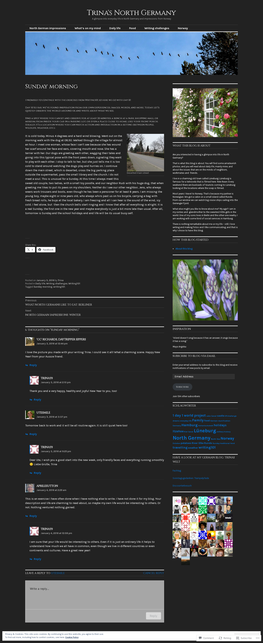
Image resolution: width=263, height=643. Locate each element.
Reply (33, 365)
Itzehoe (178, 431)
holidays (220, 425)
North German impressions (48, 28)
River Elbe (198, 443)
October (176, 443)
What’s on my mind (88, 28)
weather (193, 447)
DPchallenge (231, 416)
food (207, 420)
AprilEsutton (47, 486)
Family (198, 420)
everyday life (186, 421)
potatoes (186, 443)
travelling (180, 447)
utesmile (43, 413)
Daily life (115, 28)
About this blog (184, 248)
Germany (177, 425)
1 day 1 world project (189, 415)
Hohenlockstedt (205, 425)
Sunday (216, 443)
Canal (213, 416)
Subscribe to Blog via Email (194, 356)
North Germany (191, 438)
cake (208, 416)
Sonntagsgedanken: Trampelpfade (191, 478)
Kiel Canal (188, 432)
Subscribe (182, 387)
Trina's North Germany (131, 13)
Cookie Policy (72, 637)
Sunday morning (43, 286)
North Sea (215, 439)
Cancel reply (153, 573)
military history (223, 432)
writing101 (59, 286)
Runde (208, 443)
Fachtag (177, 470)
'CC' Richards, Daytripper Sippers (61, 339)
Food (132, 28)
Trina (61, 280)
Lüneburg (205, 431)
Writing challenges (156, 28)
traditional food (227, 443)
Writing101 (74, 283)
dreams (176, 421)
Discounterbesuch (182, 485)
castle (220, 415)
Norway (183, 28)
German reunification (220, 421)
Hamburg (189, 425)
